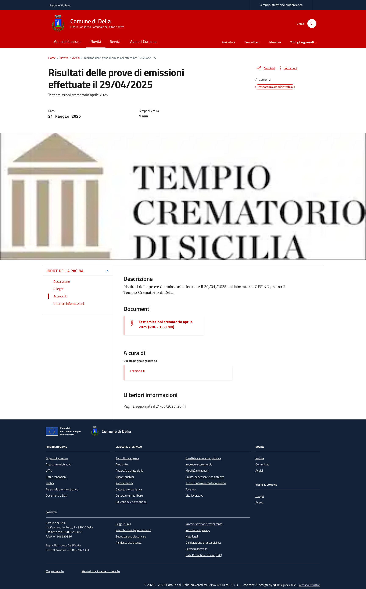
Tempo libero (252, 42)
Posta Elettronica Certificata (63, 545)
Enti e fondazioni (56, 477)
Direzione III (137, 370)
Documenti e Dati (56, 495)
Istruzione (275, 42)
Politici (50, 483)
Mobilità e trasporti (197, 470)
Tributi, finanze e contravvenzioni (206, 483)
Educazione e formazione (131, 502)
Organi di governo (57, 458)
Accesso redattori (309, 585)
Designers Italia (286, 585)
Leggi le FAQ (123, 524)
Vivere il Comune (143, 41)
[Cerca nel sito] (311, 23)
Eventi (259, 502)
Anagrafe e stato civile (129, 470)
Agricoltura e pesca (127, 458)
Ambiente (122, 464)
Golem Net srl (216, 585)
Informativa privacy (198, 530)
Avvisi (259, 470)
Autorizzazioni (124, 483)
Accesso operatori (197, 548)
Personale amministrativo (62, 489)
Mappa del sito (55, 571)
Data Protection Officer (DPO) (204, 555)
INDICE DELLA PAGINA (65, 271)
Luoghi (259, 496)
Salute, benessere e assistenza (205, 477)
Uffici (49, 470)
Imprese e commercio (199, 464)
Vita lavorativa (194, 495)
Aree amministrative (58, 464)
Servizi (115, 41)
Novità (95, 41)
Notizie (259, 458)
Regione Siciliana (60, 5)
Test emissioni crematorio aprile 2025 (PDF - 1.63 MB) (166, 324)
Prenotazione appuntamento (133, 530)
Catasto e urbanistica (129, 489)
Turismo (190, 489)
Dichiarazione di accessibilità (203, 542)
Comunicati (262, 464)
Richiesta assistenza (128, 542)
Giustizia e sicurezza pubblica (203, 458)
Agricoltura (228, 42)
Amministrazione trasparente (281, 4)
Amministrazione (67, 41)
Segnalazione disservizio (131, 536)
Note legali (192, 536)
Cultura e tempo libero (129, 495)
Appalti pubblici (125, 477)
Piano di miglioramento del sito (101, 571)
